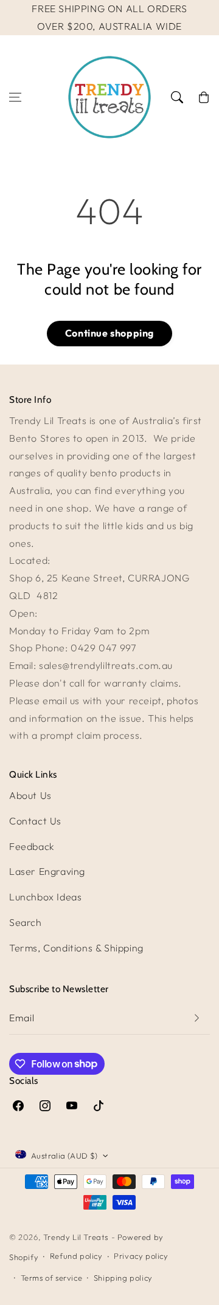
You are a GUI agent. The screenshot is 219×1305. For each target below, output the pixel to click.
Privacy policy (141, 1256)
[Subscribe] (196, 1018)
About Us (30, 795)
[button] (15, 97)
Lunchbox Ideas (45, 897)
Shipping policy (123, 1278)
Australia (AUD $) (64, 1155)
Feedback (32, 846)
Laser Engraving (47, 871)
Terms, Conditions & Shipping (76, 948)
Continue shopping (109, 333)
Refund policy (76, 1256)
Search (25, 922)
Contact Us (35, 821)
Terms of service (52, 1278)
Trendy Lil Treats (75, 1237)
